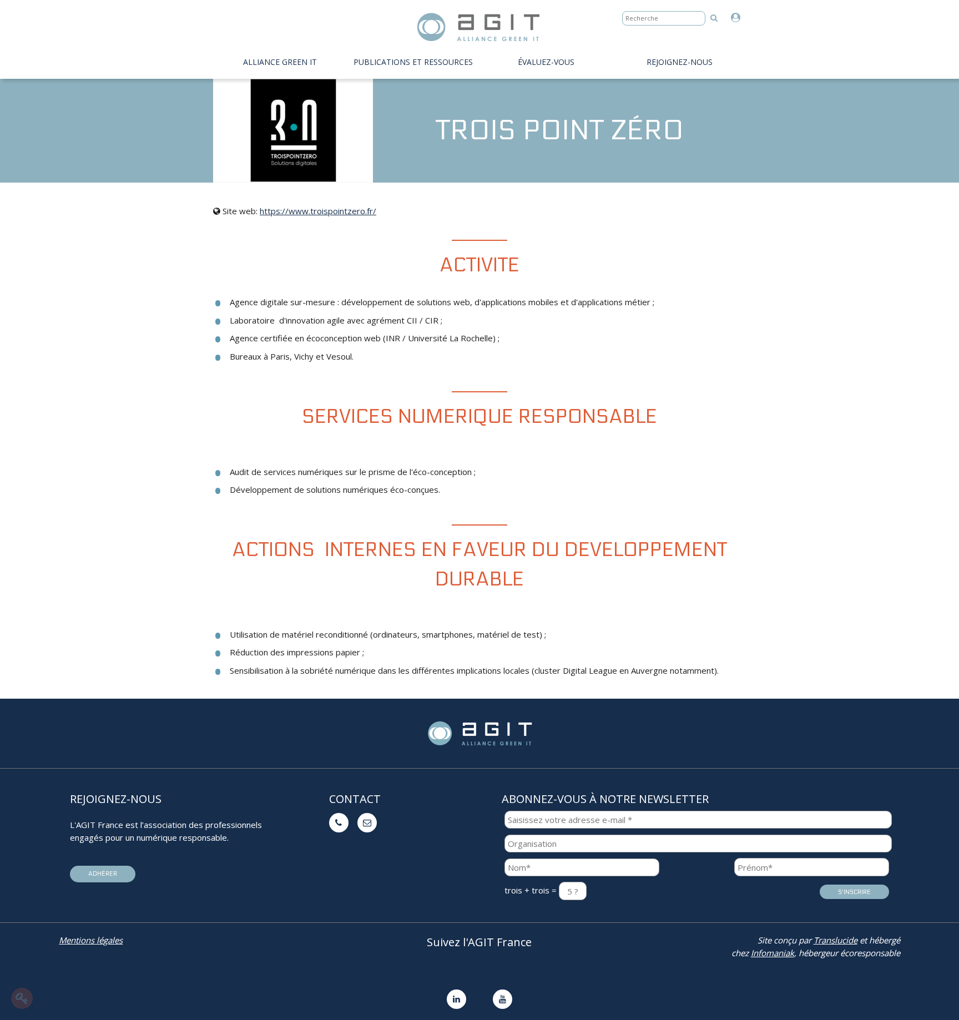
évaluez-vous (546, 62)
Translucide (835, 940)
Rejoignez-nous (680, 62)
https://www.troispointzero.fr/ (318, 210)
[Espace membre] (738, 18)
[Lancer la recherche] (714, 17)
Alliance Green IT (280, 62)
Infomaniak (772, 952)
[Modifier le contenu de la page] (22, 998)
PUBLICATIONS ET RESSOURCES (413, 62)
